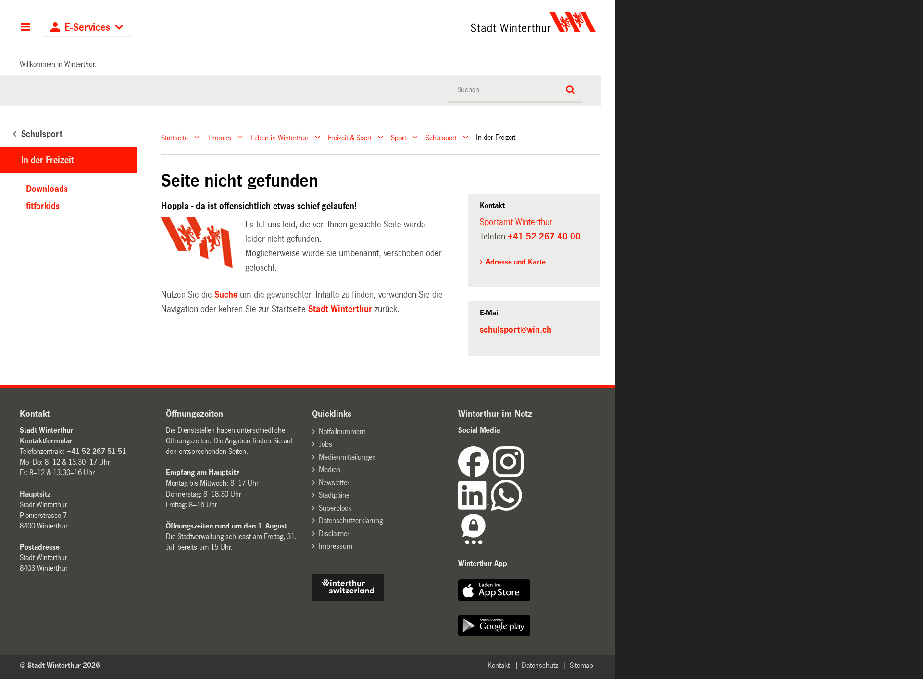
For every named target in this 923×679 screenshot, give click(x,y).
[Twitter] (524, 474)
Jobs (325, 444)
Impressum (335, 546)
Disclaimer (334, 533)
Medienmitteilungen (347, 457)
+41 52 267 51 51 (96, 451)
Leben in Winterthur (279, 137)
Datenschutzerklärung (351, 520)
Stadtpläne (334, 495)
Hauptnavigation (25, 28)
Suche (225, 295)
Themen (219, 137)
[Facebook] (475, 474)
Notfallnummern (342, 432)
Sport (398, 137)
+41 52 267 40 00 (544, 236)
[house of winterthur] (348, 598)
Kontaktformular (46, 441)
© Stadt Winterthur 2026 (60, 665)
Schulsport (441, 137)
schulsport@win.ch (515, 330)
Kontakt (498, 665)
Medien (329, 469)
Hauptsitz (35, 494)
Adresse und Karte (516, 262)
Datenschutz (540, 665)
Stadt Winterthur (340, 309)
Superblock (335, 508)
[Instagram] (508, 474)
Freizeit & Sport (350, 137)
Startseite (174, 137)
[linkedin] (474, 508)
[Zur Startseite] (443, 22)
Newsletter (334, 482)
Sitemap (581, 665)
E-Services (87, 27)
